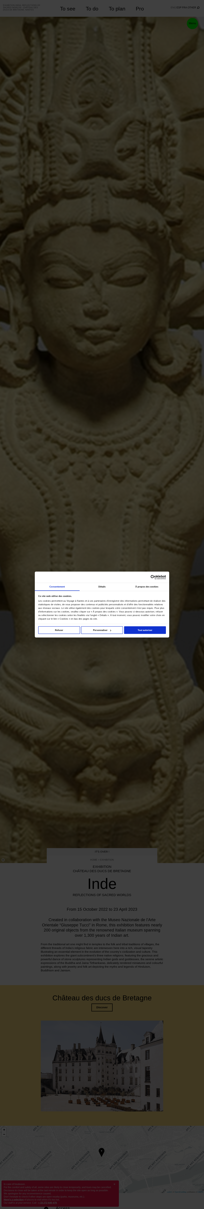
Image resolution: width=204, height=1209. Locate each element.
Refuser (59, 630)
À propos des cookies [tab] (146, 586)
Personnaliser (100, 630)
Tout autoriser (145, 630)
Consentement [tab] (57, 586)
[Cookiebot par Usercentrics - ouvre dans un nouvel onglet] (153, 577)
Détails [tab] (102, 586)
